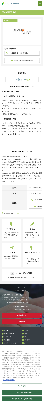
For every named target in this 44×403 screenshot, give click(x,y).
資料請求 (22, 321)
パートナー (27, 343)
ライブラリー (8, 337)
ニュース (27, 330)
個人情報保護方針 (9, 380)
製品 (25, 337)
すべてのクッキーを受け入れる (22, 399)
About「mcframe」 (10, 333)
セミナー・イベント (10, 343)
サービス (27, 340)
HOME (6, 330)
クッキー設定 (22, 386)
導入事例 (7, 340)
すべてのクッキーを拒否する (22, 392)
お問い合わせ (22, 315)
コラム (26, 333)
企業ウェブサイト (10, 213)
